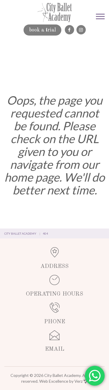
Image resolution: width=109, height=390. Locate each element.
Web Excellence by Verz (61, 381)
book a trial (42, 30)
